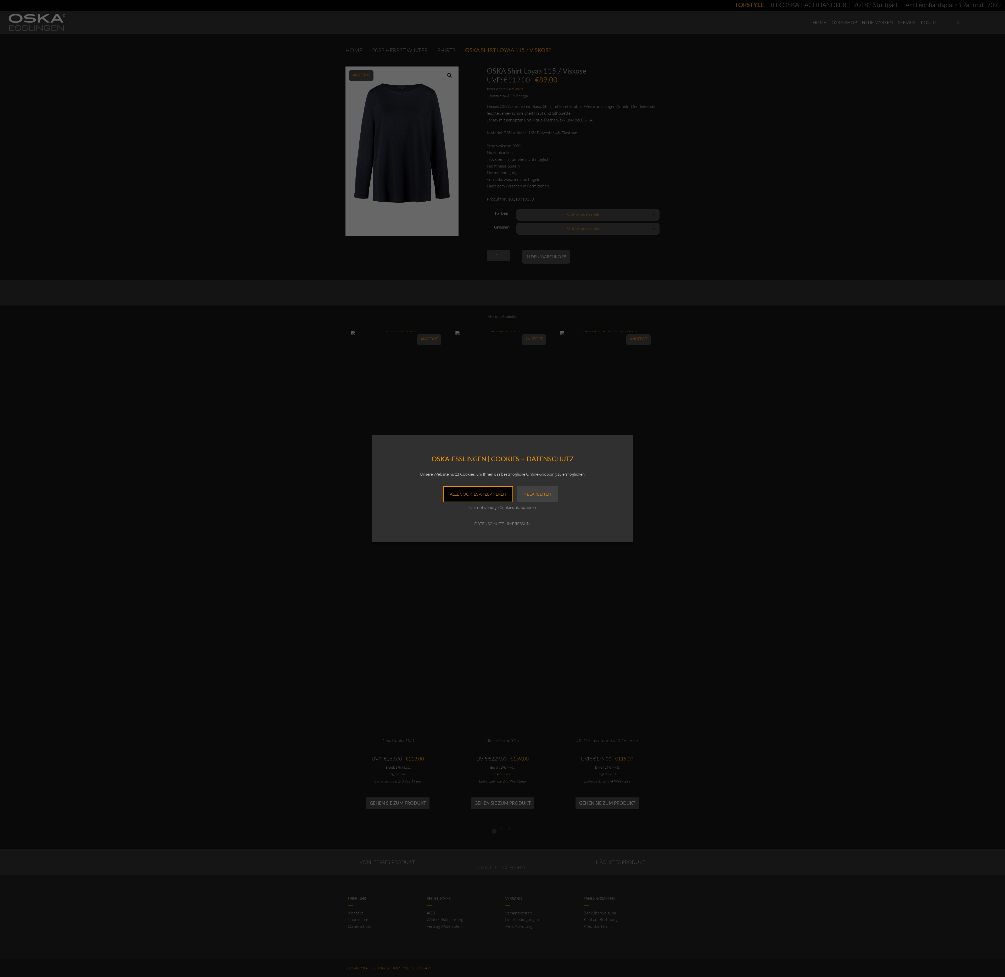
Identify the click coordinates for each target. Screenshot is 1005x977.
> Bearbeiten (537, 494)
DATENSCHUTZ (489, 523)
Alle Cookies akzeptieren (478, 494)
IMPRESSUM (519, 523)
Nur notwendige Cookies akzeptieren (502, 507)
